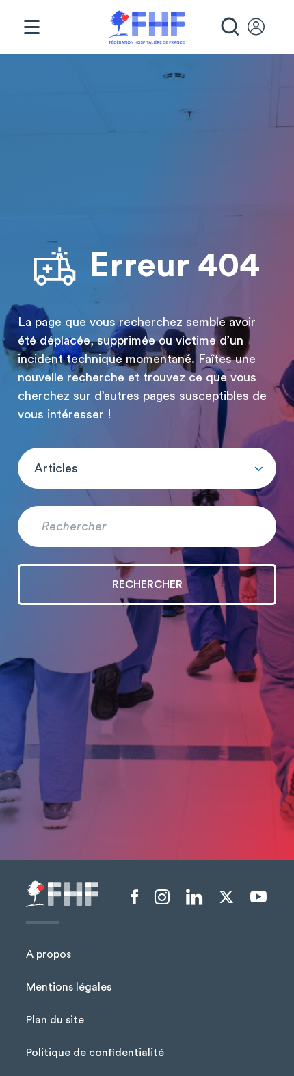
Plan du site (55, 1019)
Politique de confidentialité (95, 1052)
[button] (147, 468)
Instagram (162, 897)
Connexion (262, 27)
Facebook (135, 897)
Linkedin (194, 897)
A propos (48, 954)
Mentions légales (68, 987)
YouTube (258, 897)
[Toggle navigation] (31, 27)
